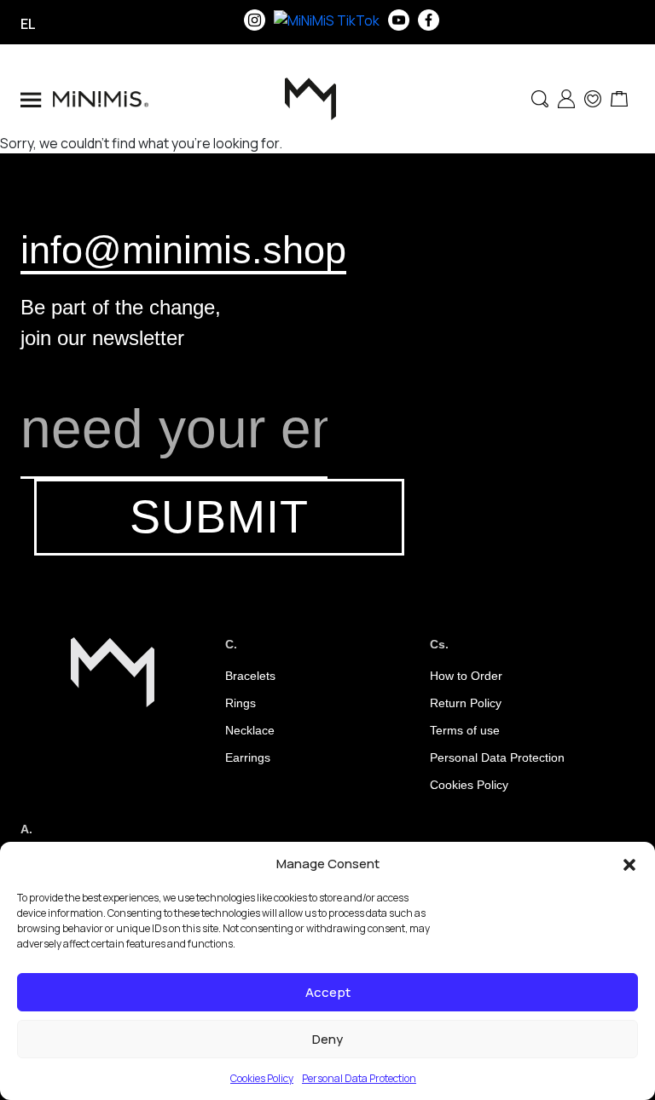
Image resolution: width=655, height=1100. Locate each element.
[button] (629, 864)
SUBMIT (219, 517)
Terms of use (465, 730)
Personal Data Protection (359, 1078)
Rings (240, 703)
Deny (327, 1039)
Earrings (247, 757)
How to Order (466, 675)
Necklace (250, 730)
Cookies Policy (261, 1078)
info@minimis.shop (183, 249)
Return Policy (465, 703)
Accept (328, 992)
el (28, 23)
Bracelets (250, 675)
